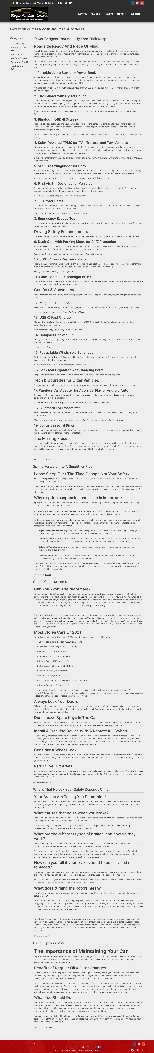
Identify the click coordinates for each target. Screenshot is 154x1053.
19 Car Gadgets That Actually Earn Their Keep (69, 39)
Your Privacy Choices (90, 1047)
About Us (15, 1043)
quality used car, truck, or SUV (60, 446)
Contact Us (22, 1043)
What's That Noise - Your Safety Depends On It (70, 789)
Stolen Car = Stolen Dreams (55, 582)
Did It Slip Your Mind (49, 943)
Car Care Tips (19, 58)
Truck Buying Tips (19, 67)
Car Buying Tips (18, 49)
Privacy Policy (31, 1043)
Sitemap (80, 1047)
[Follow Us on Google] (142, 3)
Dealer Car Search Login (60, 1047)
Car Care (16, 54)
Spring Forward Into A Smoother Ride (63, 466)
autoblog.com (72, 637)
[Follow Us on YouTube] (137, 3)
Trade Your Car (19, 62)
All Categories (17, 44)
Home (10, 1043)
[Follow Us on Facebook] (133, 3)
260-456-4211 (66, 3)
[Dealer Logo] (29, 14)
